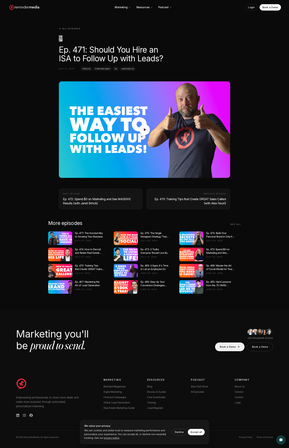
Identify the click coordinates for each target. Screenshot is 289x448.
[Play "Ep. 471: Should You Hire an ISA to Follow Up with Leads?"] (144, 129)
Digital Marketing (113, 391)
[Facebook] (31, 415)
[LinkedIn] (17, 415)
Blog (149, 386)
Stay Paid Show (199, 386)
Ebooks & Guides (156, 391)
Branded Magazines (115, 386)
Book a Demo (228, 346)
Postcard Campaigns (115, 397)
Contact (239, 397)
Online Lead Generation (117, 402)
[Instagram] (24, 415)
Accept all (196, 432)
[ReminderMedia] (21, 383)
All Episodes (197, 391)
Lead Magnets (155, 407)
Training (151, 402)
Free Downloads (156, 397)
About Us (240, 386)
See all (235, 224)
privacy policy (111, 437)
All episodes (71, 28)
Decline (179, 432)
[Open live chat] (281, 440)
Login (238, 402)
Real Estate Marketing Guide (119, 407)
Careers (239, 391)
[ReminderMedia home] (24, 7)
